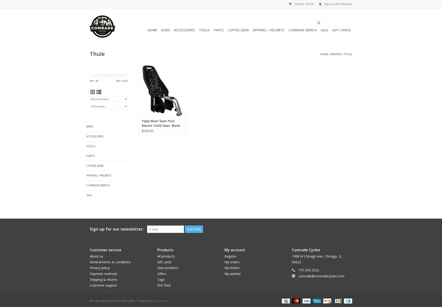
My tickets (232, 268)
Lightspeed (161, 301)
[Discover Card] (327, 301)
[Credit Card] (285, 301)
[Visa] (306, 301)
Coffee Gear (238, 30)
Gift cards (341, 30)
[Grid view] (92, 92)
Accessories (184, 30)
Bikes (165, 30)
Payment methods (103, 274)
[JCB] (337, 301)
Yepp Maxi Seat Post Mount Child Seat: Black (161, 123)
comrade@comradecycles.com (321, 276)
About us (96, 256)
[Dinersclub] (347, 301)
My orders (232, 262)
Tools (204, 30)
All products (166, 256)
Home (152, 30)
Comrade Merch (302, 30)
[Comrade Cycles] (102, 26)
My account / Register (338, 4)
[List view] (98, 92)
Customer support (103, 285)
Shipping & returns (103, 279)
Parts (219, 30)
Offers (161, 274)
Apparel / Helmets (269, 30)
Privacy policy (100, 268)
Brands (336, 54)
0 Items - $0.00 (304, 4)
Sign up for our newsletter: (117, 229)
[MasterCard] (296, 301)
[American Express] (316, 301)
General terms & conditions (110, 262)
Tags (161, 279)
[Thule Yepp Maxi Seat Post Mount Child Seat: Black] (162, 90)
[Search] (318, 23)
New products (167, 268)
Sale (324, 30)
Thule (348, 54)
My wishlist (232, 274)
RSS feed (164, 285)
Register (230, 256)
